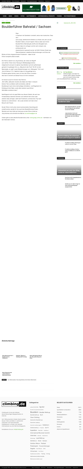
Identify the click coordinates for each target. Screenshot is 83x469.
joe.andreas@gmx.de (31, 113)
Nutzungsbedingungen (32, 1)
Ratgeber (32, 448)
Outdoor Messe (35, 443)
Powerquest (34, 446)
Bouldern (34, 412)
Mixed (39, 441)
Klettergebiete (31, 16)
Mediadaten (23, 1)
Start (3, 20)
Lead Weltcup (40, 438)
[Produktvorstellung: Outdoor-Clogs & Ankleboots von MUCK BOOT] (60, 150)
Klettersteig (32, 438)
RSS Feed (43, 467)
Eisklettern (46, 425)
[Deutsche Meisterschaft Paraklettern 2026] (69, 97)
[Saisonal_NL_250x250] (69, 34)
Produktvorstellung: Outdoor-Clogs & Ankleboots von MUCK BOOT (72, 151)
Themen (59, 16)
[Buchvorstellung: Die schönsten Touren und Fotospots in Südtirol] (69, 133)
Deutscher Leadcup (35, 422)
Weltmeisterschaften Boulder (37, 456)
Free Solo (40, 430)
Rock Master (39, 448)
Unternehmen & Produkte (46, 16)
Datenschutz (41, 1)
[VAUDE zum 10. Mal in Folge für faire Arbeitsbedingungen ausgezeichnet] (60, 185)
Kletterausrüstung (75, 59)
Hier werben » (77, 63)
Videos (16, 16)
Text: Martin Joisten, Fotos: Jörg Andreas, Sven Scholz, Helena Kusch (22, 379)
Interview (33, 435)
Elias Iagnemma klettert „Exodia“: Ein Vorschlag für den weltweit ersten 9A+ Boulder (73, 108)
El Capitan (42, 427)
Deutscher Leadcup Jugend (36, 425)
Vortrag (48, 453)
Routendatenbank (70, 16)
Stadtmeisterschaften (35, 453)
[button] (79, 16)
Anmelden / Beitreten (6, 1)
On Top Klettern (67, 72)
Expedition (33, 430)
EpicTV (47, 427)
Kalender (39, 435)
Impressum (47, 1)
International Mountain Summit (40, 433)
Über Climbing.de (15, 1)
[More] (42, 386)
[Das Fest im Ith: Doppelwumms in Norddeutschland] (60, 179)
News (10, 16)
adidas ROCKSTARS (34, 407)
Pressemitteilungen (44, 446)
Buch (41, 415)
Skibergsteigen (33, 451)
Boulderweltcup (34, 415)
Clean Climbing (34, 417)
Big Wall (41, 407)
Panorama (8, 22)
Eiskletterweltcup (34, 427)
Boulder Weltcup (44, 412)
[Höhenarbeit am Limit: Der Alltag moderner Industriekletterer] (69, 168)
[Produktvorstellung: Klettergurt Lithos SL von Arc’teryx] (60, 144)
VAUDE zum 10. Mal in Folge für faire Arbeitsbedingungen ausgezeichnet (72, 185)
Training (43, 453)
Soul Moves (41, 451)
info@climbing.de (18, 429)
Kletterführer (45, 435)
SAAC (44, 448)
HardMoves (46, 430)
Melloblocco (33, 441)
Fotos (22, 16)
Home (4, 16)
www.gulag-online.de (36, 117)
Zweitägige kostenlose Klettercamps (70, 54)
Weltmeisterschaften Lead (36, 459)
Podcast (43, 443)
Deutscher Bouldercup (36, 420)
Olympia (44, 441)
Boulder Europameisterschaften (37, 409)
